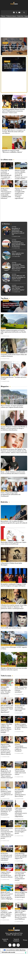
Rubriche (20, 16)
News (3, 16)
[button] (9, 945)
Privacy (25, 940)
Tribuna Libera (11, 16)
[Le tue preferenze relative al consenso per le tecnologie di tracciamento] (25, 952)
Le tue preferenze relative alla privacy (15, 950)
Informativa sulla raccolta (8, 952)
